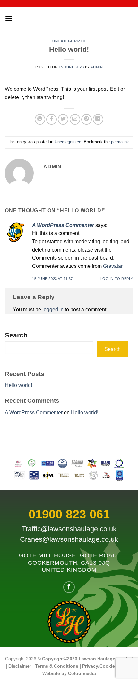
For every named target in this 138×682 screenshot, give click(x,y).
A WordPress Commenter (63, 225)
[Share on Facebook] (51, 119)
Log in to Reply (116, 279)
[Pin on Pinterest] (86, 119)
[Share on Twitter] (63, 119)
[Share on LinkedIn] (98, 119)
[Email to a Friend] (75, 119)
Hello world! (18, 385)
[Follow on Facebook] (69, 587)
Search (16, 335)
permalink (120, 141)
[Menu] (9, 18)
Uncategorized (68, 41)
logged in (53, 309)
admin (97, 67)
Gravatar (112, 266)
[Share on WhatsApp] (40, 119)
